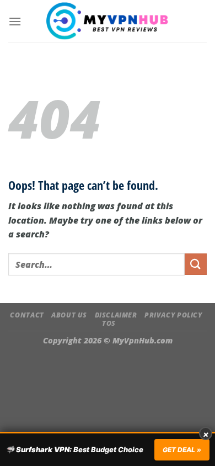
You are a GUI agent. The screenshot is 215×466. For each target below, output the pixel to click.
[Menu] (15, 21)
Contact (27, 315)
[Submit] (196, 264)
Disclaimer (116, 315)
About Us (69, 315)
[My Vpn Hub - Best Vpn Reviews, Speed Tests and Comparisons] (107, 21)
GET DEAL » (182, 450)
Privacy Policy (173, 315)
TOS (109, 323)
